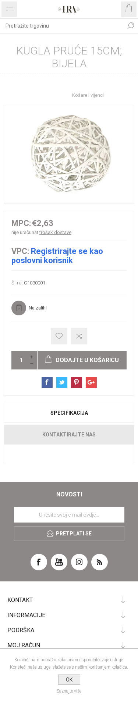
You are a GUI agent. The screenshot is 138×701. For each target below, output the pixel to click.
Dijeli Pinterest (76, 382)
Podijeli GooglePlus (91, 382)
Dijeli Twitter (61, 382)
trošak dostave (55, 232)
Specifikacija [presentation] (69, 413)
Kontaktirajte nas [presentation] (69, 435)
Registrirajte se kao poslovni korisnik (57, 256)
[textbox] (61, 25)
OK (69, 680)
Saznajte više (69, 691)
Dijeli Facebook (47, 382)
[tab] (69, 413)
